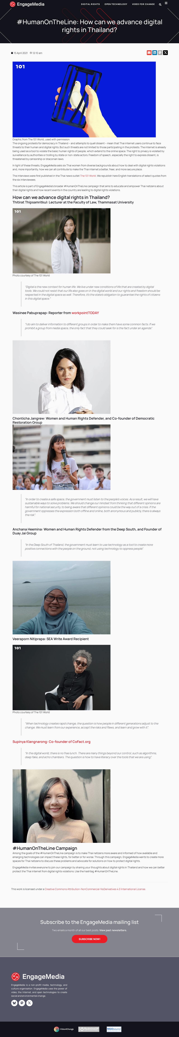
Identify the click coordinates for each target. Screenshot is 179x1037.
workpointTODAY (85, 312)
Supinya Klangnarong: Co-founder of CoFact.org (51, 741)
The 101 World (88, 175)
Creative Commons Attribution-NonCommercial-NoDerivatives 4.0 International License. (95, 889)
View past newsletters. (113, 930)
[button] (160, 4)
